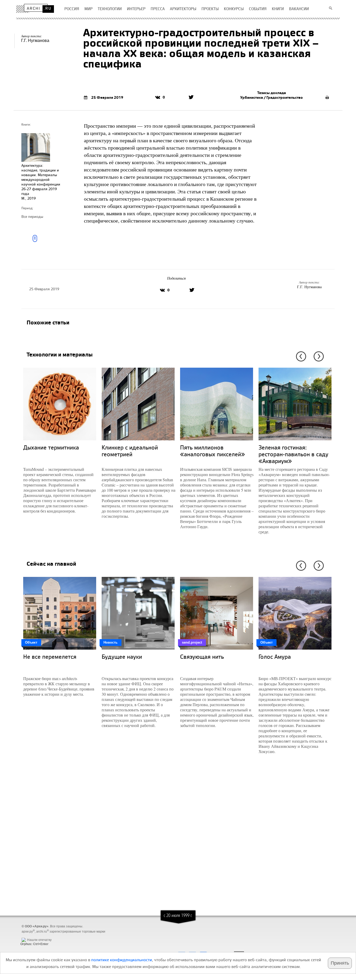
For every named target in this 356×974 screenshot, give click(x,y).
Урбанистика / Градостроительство (271, 97)
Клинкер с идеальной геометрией (130, 450)
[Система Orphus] (33, 936)
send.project (192, 642)
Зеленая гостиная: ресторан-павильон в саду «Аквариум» (293, 454)
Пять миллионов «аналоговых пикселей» (212, 450)
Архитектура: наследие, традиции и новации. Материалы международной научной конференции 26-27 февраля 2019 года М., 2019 (40, 182)
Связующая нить (202, 656)
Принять (340, 963)
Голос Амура (275, 656)
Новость (110, 642)
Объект (31, 642)
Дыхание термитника (51, 447)
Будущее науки (122, 656)
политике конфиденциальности (121, 960)
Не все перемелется (49, 656)
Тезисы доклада (271, 92)
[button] (300, 356)
